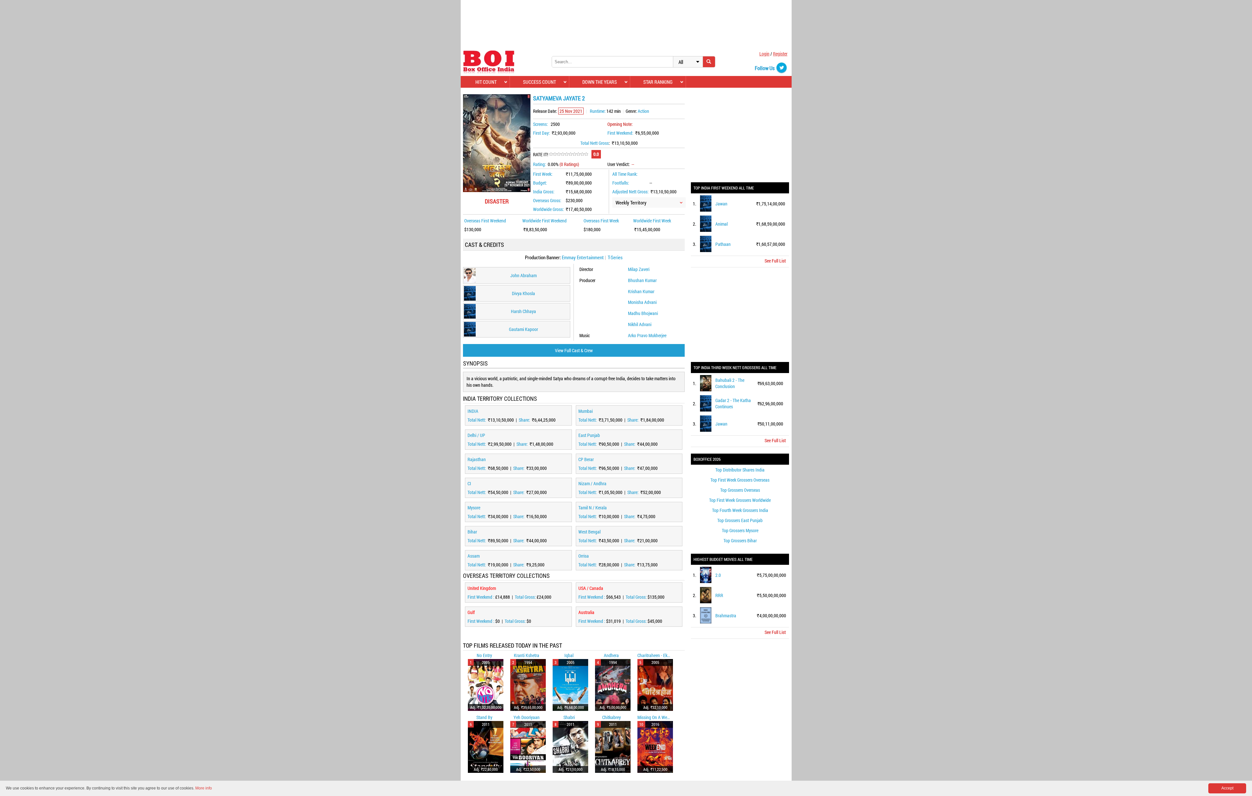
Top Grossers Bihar (740, 540)
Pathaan (723, 244)
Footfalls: (620, 183)
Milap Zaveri (638, 269)
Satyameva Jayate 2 (559, 98)
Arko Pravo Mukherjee (647, 335)
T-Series (615, 257)
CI (469, 483)
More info (203, 788)
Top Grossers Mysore (740, 530)
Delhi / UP (476, 435)
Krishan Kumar (641, 291)
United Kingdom (482, 588)
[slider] (568, 154)
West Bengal (589, 532)
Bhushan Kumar (642, 280)
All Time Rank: (624, 174)
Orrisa (583, 556)
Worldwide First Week (652, 221)
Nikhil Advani (639, 324)
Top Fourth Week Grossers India (740, 510)
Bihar (472, 532)
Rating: (539, 164)
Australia (586, 612)
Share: (525, 420)
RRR (719, 595)
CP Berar (586, 459)
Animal (721, 224)
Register (780, 54)
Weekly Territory (631, 202)
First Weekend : (481, 597)
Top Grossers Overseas (740, 490)
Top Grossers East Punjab (740, 520)
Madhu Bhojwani (643, 313)
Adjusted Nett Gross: (630, 191)
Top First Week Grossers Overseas (739, 480)
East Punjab (589, 435)
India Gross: (543, 191)
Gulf (471, 612)
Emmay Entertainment (583, 257)
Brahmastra (725, 615)
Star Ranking (658, 82)
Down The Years (599, 82)
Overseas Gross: (547, 200)
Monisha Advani (642, 302)
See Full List (775, 261)
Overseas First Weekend (485, 221)
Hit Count (486, 82)
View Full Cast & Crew (574, 350)
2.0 (718, 575)
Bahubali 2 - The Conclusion (729, 383)
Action (643, 111)
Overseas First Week (601, 221)
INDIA (473, 411)
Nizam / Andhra (592, 483)
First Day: (541, 133)
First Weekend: (620, 133)
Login (764, 54)
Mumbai (585, 411)
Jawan (721, 204)
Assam (474, 556)
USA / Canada (590, 588)
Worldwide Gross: (548, 209)
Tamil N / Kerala (592, 507)
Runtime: (597, 111)
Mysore (474, 507)
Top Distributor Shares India (740, 470)
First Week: (542, 174)
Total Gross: (526, 597)
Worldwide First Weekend (544, 221)
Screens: (540, 124)
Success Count (539, 82)
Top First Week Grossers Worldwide (740, 500)
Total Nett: (477, 420)
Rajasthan (477, 459)
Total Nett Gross (594, 143)
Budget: (540, 183)
